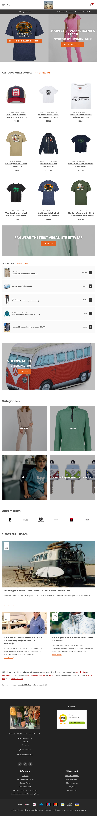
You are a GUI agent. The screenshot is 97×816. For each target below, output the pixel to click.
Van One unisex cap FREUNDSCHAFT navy (16, 116)
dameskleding (80, 672)
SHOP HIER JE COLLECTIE (73, 44)
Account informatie (72, 776)
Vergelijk (72, 787)
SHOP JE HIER (48, 244)
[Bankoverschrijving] (20, 804)
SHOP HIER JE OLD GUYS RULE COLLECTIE (24, 41)
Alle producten (72, 790)
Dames (4, 407)
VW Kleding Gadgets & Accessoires (62, 456)
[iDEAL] (34, 804)
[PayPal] (70, 804)
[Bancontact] (63, 804)
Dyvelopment (81, 810)
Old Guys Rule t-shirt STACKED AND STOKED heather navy (48, 216)
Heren (52, 407)
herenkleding (6, 675)
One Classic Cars (17, 679)
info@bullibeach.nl (26, 755)
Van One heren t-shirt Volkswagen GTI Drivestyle (81, 117)
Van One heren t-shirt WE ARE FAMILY (80, 165)
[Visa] (77, 804)
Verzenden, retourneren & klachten (25, 790)
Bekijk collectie (43, 73)
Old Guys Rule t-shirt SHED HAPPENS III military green (81, 214)
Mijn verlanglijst (71, 783)
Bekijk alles (23, 263)
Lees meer (8, 605)
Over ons (25, 776)
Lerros (51, 675)
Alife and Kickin (32, 675)
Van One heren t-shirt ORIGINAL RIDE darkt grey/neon (16, 216)
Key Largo (42, 675)
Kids (3, 456)
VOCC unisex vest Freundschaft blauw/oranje (48, 166)
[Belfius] (27, 804)
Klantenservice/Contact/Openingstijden (25, 794)
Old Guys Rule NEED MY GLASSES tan (16, 165)
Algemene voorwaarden (25, 779)
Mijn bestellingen (72, 779)
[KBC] (41, 804)
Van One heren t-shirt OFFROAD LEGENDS (48, 116)
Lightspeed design (68, 810)
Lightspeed (57, 810)
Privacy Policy (25, 783)
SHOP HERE (24, 371)
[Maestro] (48, 804)
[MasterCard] (56, 804)
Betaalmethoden (25, 787)
